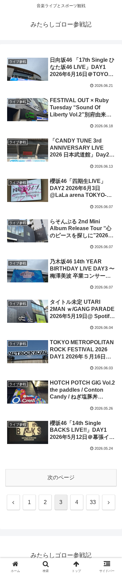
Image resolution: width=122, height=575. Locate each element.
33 (93, 502)
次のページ (61, 477)
